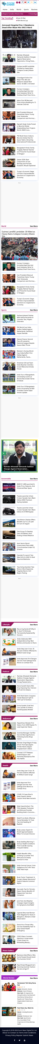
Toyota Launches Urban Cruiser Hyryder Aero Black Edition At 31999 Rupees (26, 510)
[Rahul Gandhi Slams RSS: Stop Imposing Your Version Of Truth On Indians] (9, 689)
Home (5, 9)
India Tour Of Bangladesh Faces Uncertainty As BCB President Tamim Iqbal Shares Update (25, 390)
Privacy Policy (10, 1035)
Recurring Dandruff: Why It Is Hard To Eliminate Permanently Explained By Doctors (26, 632)
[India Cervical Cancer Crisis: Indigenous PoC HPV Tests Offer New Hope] (9, 869)
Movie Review (8, 978)
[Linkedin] (35, 2)
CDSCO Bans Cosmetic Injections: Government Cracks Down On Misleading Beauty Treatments (25, 939)
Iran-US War (21, 18)
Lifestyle (6, 624)
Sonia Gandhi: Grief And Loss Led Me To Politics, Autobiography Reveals (25, 708)
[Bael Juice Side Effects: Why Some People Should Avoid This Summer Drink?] (9, 958)
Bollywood (7, 718)
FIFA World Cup (22, 21)
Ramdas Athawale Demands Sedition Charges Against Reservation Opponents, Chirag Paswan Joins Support (26, 58)
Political (6, 671)
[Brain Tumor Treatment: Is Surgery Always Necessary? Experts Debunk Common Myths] (9, 880)
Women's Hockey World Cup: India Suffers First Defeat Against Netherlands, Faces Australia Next (25, 354)
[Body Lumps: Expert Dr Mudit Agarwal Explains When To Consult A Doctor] (9, 833)
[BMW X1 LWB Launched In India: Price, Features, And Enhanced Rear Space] (9, 487)
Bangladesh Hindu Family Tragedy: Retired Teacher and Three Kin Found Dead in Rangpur (26, 151)
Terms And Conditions (27, 1033)
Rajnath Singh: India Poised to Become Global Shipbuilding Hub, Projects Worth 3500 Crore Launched (26, 127)
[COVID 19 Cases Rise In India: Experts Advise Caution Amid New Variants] (9, 797)
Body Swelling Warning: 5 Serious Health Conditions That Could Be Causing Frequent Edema (26, 845)
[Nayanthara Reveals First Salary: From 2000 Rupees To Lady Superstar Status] (9, 726)
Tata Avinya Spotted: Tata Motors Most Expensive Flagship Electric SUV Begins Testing (25, 570)
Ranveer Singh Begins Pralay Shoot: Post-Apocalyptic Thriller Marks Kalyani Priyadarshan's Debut (27, 746)
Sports (26, 9)
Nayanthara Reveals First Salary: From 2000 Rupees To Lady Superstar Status (27, 725)
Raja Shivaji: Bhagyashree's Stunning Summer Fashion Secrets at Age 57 (26, 967)
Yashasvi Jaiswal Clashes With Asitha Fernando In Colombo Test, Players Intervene (25, 318)
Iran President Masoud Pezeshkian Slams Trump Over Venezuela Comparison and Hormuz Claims (25, 115)
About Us (6, 1033)
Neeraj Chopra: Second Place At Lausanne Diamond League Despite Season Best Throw (25, 342)
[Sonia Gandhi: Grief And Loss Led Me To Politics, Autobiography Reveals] (9, 708)
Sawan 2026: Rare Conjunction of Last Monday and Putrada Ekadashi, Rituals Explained (26, 163)
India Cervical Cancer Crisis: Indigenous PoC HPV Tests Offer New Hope (26, 867)
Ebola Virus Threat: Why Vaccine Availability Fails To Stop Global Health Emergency (26, 928)
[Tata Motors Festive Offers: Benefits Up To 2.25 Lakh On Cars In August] (9, 523)
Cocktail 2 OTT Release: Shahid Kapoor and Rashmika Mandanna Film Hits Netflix (26, 756)
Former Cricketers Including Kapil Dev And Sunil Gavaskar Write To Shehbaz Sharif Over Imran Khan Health (26, 92)
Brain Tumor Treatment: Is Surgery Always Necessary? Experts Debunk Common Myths (26, 880)
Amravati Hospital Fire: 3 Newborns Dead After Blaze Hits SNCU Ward (18, 26)
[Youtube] (25, 2)
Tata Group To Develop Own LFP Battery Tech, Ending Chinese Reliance (25, 533)
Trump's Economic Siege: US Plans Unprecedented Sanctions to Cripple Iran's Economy (26, 174)
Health (5, 765)
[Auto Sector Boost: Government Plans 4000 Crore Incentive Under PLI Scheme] (9, 546)
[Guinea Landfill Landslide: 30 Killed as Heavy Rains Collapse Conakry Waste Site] (9, 69)
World (19, 9)
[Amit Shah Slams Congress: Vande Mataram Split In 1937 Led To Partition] (9, 699)
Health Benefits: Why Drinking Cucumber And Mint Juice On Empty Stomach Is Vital (25, 857)
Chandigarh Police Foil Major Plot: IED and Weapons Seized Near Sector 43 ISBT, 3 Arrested (26, 81)
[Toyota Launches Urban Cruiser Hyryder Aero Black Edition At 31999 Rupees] (9, 511)
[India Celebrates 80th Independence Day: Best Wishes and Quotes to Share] (9, 642)
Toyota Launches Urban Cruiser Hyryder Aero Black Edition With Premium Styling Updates (26, 499)
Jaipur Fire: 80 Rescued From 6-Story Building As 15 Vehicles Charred (26, 102)
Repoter (19, 1035)
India (12, 9)
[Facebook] (22, 2)
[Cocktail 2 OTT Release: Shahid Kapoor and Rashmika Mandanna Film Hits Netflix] (9, 755)
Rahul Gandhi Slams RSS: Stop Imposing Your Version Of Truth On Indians (26, 688)
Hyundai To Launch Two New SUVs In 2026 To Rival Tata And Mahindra (26, 557)
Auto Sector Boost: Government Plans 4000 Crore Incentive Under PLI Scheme (26, 546)
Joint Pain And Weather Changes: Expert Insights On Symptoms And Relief (25, 903)
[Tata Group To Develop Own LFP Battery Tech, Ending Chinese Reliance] (9, 535)
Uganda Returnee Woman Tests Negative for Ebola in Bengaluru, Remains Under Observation (26, 916)
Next (35, 459)
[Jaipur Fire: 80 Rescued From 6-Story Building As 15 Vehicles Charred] (9, 103)
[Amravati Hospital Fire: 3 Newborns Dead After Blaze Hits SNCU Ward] (19, 39)
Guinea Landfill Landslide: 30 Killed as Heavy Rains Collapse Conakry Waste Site (25, 69)
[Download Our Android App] (17, 2)
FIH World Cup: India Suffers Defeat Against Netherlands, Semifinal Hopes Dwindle (25, 330)
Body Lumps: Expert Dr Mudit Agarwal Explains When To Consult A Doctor (26, 832)
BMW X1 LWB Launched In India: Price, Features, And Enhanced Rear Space (26, 486)
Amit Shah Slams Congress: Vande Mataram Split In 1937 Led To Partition (26, 698)
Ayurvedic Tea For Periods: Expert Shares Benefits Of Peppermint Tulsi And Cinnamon (26, 892)
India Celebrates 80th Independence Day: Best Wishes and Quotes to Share (27, 641)
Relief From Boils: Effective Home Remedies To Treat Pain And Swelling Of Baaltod (26, 821)
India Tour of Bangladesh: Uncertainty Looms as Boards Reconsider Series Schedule (26, 378)
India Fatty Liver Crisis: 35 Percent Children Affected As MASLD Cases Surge (27, 651)
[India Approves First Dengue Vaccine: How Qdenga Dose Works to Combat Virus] (9, 661)
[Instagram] (31, 2)
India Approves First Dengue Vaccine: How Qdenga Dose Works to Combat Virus (27, 661)
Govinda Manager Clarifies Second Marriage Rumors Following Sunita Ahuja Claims (26, 736)
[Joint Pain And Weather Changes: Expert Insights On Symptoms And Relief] (9, 904)
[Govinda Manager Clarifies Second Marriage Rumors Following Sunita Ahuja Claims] (9, 736)
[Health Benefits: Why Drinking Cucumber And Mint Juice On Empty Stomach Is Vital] (9, 857)
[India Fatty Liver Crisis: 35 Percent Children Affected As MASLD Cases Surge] (9, 651)
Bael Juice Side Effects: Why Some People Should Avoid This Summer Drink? (26, 957)
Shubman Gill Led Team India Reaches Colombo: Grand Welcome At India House (25, 366)
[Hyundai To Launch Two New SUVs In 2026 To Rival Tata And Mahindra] (9, 558)
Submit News (28, 1035)
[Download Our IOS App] (19, 2)
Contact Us (14, 1033)
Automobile (6, 479)
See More (34, 226)
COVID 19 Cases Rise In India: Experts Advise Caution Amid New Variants (26, 796)
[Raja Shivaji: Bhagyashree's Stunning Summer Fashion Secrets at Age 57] (9, 968)
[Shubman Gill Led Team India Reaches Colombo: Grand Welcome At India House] (9, 366)
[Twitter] (28, 2)
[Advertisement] (19, 203)
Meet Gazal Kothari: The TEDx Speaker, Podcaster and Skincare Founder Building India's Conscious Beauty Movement (26, 809)
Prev (4, 459)
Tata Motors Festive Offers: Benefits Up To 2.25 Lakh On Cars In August (26, 522)
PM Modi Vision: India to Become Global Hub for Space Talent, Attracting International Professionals (26, 139)
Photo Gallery (8, 950)
